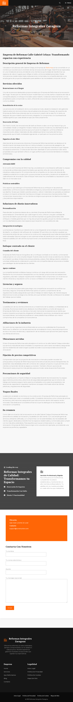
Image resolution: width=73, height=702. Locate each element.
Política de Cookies (34, 675)
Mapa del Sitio (32, 678)
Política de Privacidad (34, 672)
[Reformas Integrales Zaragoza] (4, 3)
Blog (5, 678)
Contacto (7, 682)
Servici (6, 672)
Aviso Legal (31, 668)
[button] (60, 3)
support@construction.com (19, 528)
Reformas (49, 68)
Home (6, 668)
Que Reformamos (10, 675)
